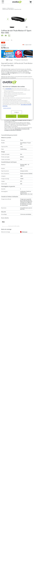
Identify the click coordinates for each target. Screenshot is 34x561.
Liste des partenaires (7, 108)
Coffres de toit (10, 8)
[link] (7, 40)
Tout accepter (23, 116)
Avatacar (4, 8)
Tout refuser (11, 116)
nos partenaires (8, 88)
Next (26, 19)
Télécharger (24, 232)
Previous (8, 19)
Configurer (16, 112)
